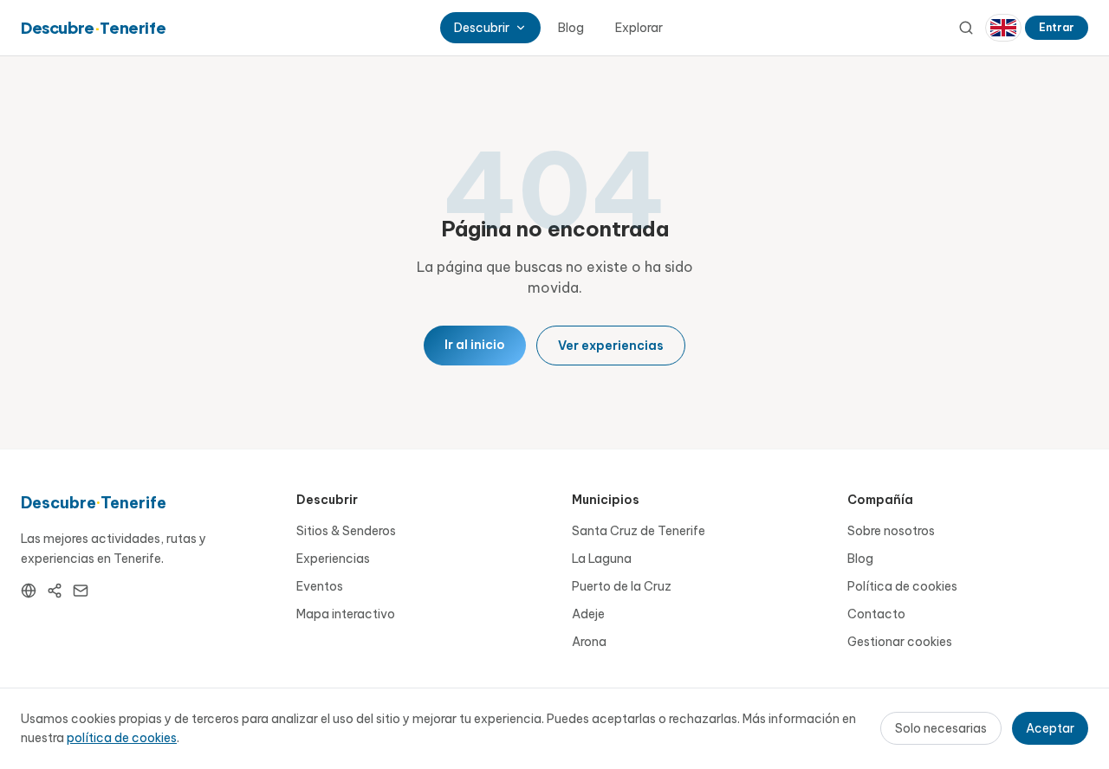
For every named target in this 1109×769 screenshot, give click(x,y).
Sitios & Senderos (346, 531)
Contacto (876, 614)
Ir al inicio (474, 344)
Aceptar (1050, 728)
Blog (571, 28)
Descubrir (481, 28)
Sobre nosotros (891, 531)
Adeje (588, 614)
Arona (589, 641)
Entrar (1056, 27)
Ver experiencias (611, 345)
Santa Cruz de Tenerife (638, 531)
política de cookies (122, 738)
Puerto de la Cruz (621, 586)
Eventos (319, 586)
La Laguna (602, 558)
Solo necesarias (941, 728)
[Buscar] (966, 27)
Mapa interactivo (345, 614)
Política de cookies (902, 586)
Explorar (639, 28)
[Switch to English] (1003, 28)
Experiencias (333, 558)
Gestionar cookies (899, 641)
